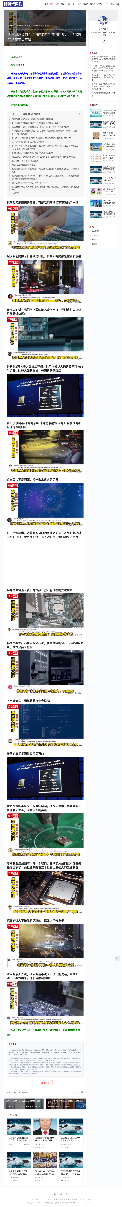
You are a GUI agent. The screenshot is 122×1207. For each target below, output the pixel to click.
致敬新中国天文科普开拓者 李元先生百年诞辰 (109, 124)
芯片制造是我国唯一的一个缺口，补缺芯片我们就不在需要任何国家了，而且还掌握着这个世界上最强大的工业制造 (45, 177)
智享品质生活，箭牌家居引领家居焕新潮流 (109, 202)
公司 (57, 4)
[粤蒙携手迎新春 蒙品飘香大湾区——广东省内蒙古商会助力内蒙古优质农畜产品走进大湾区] (71, 1160)
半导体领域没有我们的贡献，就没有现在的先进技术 (32, 153)
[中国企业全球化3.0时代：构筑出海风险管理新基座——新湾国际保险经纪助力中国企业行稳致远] (19, 1160)
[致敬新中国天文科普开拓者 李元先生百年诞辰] (96, 122)
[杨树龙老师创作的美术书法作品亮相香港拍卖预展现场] (45, 1127)
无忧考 (94, 240)
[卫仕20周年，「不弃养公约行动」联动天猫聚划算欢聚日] (96, 178)
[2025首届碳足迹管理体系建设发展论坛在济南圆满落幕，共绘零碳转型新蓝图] (96, 110)
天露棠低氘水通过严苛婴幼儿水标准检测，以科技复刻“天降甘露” (70, 1139)
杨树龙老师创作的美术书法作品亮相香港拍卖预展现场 (44, 1139)
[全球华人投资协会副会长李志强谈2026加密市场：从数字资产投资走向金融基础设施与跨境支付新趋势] (19, 1127)
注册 (117, 4)
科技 (68, 4)
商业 (11, 26)
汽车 (73, 4)
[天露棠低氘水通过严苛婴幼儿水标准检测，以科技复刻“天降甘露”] (71, 1127)
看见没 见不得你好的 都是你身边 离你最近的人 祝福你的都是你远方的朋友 (41, 138)
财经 (62, 4)
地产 (79, 4)
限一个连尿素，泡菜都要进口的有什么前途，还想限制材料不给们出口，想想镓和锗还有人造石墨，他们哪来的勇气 (45, 147)
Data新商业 (96, 231)
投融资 (92, 4)
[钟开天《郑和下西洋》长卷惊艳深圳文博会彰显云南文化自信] (96, 133)
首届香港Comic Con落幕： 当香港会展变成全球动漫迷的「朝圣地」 (104, 77)
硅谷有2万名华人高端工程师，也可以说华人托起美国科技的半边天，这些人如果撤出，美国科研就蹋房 (44, 132)
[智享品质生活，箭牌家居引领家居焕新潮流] (96, 200)
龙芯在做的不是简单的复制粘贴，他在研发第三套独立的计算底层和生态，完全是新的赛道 (45, 170)
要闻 (51, 4)
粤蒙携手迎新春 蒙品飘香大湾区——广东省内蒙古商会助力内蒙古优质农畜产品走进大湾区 (71, 1173)
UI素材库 (95, 235)
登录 (112, 4)
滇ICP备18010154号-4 (69, 1203)
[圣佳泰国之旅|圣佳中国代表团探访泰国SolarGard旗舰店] (96, 144)
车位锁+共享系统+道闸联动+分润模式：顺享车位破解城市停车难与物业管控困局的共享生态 (103, 68)
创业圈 (85, 4)
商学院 (99, 4)
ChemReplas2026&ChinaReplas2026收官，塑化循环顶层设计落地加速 (45, 1173)
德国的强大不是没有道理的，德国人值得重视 (29, 183)
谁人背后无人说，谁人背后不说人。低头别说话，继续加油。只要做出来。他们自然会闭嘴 (45, 188)
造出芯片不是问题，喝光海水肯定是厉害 (28, 142)
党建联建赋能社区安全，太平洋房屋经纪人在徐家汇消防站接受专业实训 (103, 59)
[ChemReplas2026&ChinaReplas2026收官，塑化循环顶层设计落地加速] (45, 1160)
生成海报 (24, 1093)
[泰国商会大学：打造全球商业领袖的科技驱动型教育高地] (96, 212)
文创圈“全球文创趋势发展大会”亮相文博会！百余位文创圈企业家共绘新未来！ (104, 86)
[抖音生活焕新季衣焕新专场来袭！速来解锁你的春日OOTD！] (96, 189)
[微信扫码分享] (15, 1092)
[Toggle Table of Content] (79, 114)
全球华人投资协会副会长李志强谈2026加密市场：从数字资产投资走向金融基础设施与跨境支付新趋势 (19, 1139)
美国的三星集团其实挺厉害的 (23, 165)
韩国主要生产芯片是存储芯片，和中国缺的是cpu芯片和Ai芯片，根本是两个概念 (44, 157)
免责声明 (16, 193)
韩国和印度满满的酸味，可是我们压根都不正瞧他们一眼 (34, 119)
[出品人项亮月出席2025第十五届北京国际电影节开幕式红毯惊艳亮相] (96, 167)
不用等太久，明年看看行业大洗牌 (25, 161)
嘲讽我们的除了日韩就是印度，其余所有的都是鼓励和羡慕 (35, 123)
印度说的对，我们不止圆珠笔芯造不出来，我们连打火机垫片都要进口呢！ (41, 127)
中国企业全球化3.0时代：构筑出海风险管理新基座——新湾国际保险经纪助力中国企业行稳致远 (18, 1173)
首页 (46, 4)
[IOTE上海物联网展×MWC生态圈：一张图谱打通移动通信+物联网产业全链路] (96, 155)
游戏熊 (94, 244)
